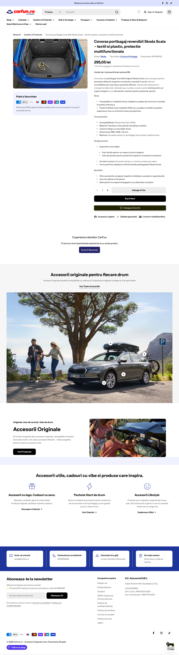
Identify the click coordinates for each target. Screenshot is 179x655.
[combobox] (81, 12)
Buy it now (130, 198)
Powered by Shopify (57, 642)
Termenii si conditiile (41, 603)
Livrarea (106, 66)
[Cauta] (116, 12)
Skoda (103, 56)
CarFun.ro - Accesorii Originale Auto (30, 642)
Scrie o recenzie (89, 250)
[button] (130, 207)
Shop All (17, 34)
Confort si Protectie (33, 34)
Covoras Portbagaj (128, 56)
